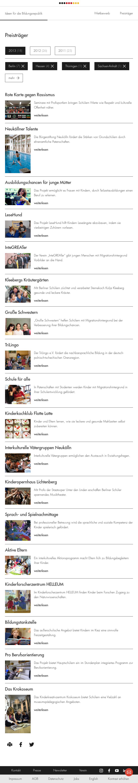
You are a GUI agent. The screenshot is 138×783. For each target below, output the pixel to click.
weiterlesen (41, 115)
